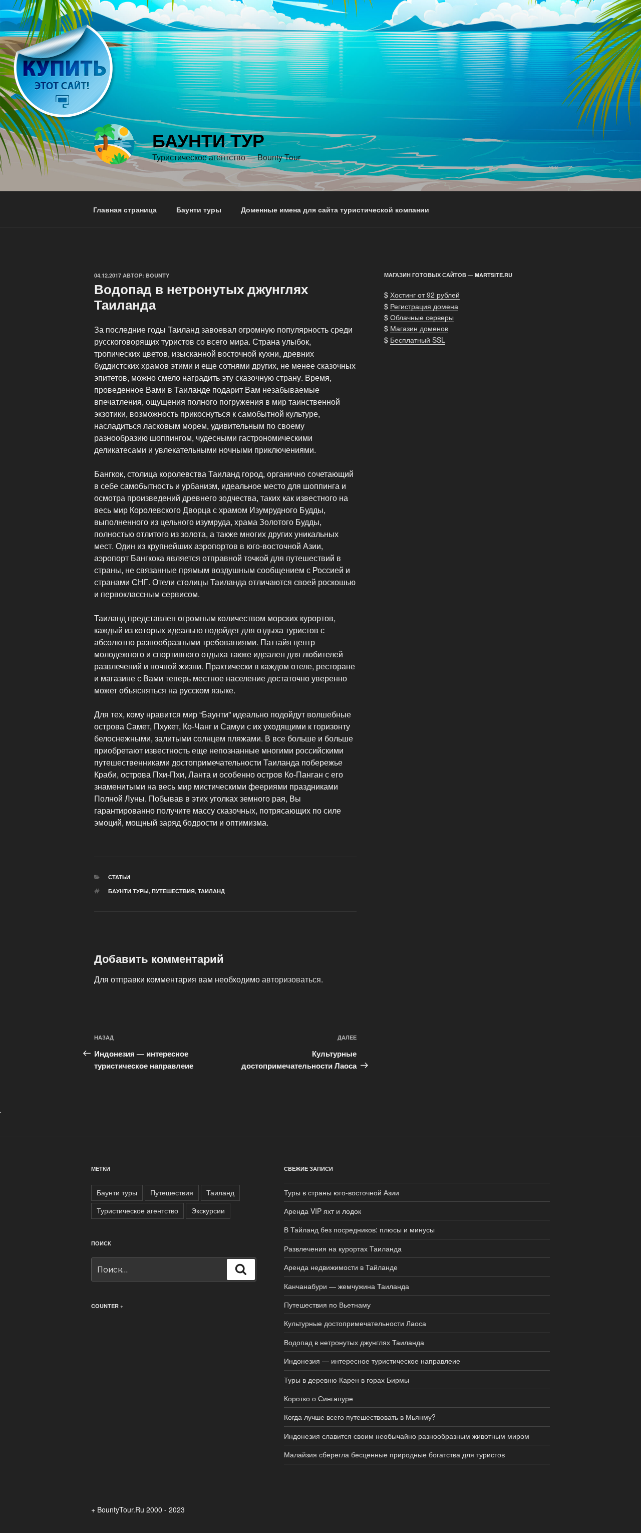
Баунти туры (198, 209)
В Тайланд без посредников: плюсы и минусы (359, 1229)
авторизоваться (291, 979)
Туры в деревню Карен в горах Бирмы (346, 1380)
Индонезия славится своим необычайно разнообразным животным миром (406, 1436)
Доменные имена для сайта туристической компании (335, 209)
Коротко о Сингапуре (318, 1398)
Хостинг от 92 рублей (425, 295)
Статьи (119, 877)
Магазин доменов (419, 328)
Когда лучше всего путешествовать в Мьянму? (360, 1417)
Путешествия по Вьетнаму (327, 1305)
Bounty (157, 275)
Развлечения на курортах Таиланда (343, 1248)
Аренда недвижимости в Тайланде (341, 1267)
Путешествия (173, 891)
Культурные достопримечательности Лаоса (355, 1323)
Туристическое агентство (137, 1210)
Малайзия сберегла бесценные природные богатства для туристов (394, 1454)
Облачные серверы (422, 317)
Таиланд (211, 891)
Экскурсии (208, 1210)
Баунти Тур (208, 140)
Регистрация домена (424, 306)
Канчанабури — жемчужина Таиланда (346, 1286)
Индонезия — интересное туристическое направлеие (372, 1361)
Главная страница (125, 209)
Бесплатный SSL (417, 340)
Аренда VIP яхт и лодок (322, 1211)
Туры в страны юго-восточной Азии (341, 1192)
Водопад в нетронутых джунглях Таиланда (354, 1342)
